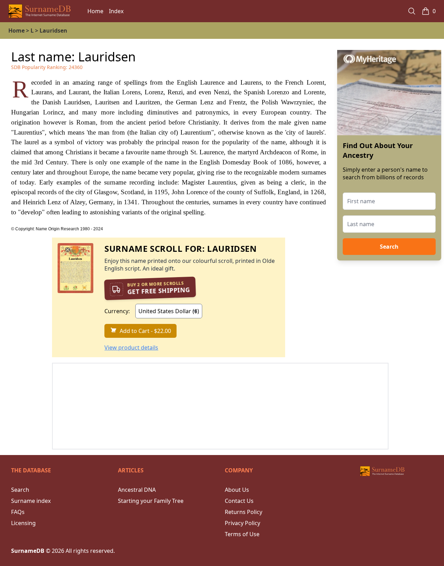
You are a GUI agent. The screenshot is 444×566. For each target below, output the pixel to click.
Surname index (31, 501)
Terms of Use (242, 534)
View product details (131, 347)
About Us (237, 490)
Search (389, 246)
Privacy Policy (242, 523)
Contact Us (239, 501)
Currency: (117, 311)
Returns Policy (243, 512)
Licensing (23, 523)
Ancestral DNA (137, 490)
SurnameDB (27, 551)
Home (95, 11)
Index (116, 11)
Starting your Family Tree (150, 501)
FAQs (18, 512)
